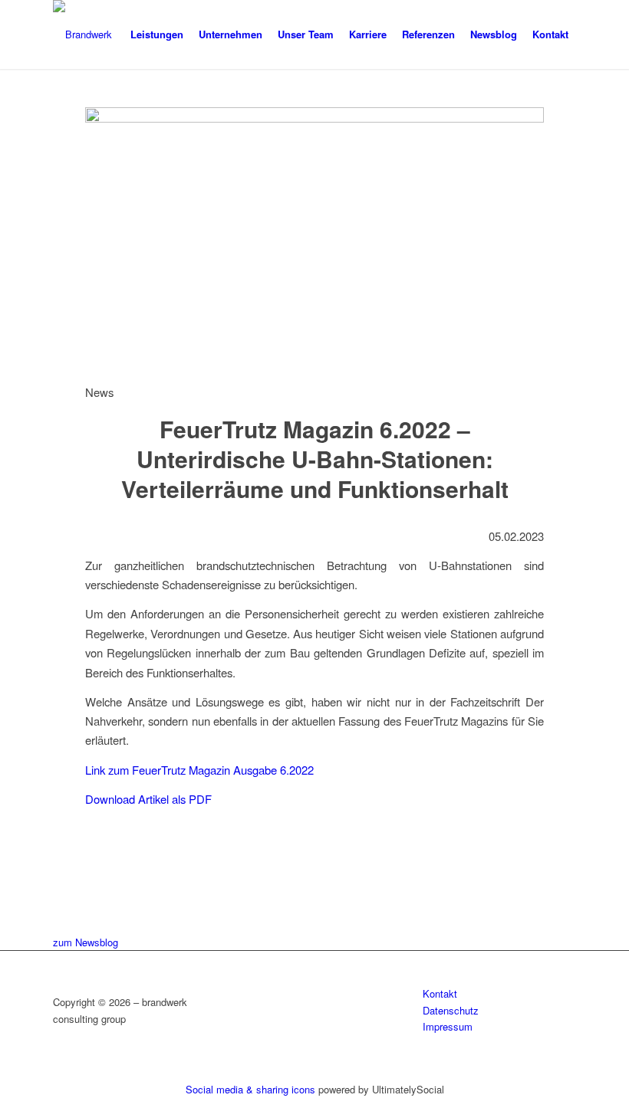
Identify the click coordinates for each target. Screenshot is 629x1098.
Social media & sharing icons (252, 1089)
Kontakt (440, 993)
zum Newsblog (85, 942)
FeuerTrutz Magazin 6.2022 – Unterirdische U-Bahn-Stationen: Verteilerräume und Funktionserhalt (315, 458)
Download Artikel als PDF (148, 799)
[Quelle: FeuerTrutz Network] (314, 118)
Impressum (448, 1026)
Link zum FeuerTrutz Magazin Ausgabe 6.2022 (199, 770)
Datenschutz (451, 1010)
